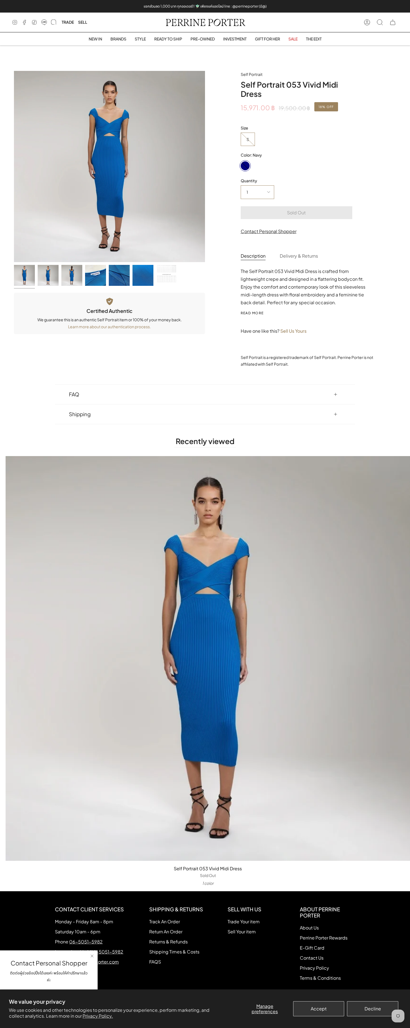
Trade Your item (244, 921)
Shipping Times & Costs (174, 952)
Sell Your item (242, 931)
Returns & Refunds (168, 942)
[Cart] (392, 22)
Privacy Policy (314, 968)
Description (253, 256)
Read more (252, 313)
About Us (309, 928)
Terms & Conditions (320, 978)
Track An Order (164, 921)
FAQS (155, 962)
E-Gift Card (312, 948)
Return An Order (165, 931)
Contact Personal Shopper (268, 231)
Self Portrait (251, 74)
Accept (319, 1009)
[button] (118, 38)
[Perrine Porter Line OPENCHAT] (53, 22)
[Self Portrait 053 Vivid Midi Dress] (24, 275)
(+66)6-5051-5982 (102, 952)
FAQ (74, 394)
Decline (373, 1009)
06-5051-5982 (86, 942)
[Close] (92, 956)
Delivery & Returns (299, 256)
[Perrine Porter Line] (44, 22)
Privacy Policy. (98, 1016)
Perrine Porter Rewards (324, 938)
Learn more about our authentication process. (109, 326)
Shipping (80, 414)
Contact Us (312, 958)
